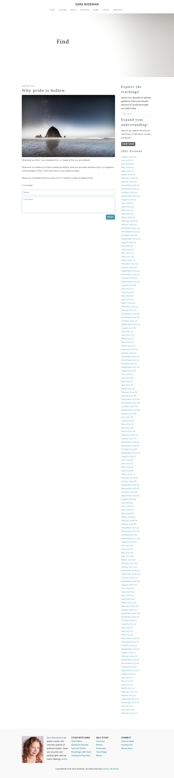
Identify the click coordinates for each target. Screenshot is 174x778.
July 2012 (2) (127, 706)
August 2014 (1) (128, 652)
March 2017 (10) (128, 560)
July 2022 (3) (127, 331)
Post (110, 217)
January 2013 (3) (128, 695)
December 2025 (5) (130, 185)
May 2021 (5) (127, 381)
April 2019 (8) (127, 470)
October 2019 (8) (129, 449)
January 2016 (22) (129, 610)
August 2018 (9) (128, 499)
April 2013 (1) (127, 684)
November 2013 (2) (130, 663)
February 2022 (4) (129, 349)
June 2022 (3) (127, 335)
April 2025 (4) (127, 214)
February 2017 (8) (129, 563)
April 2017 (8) (127, 556)
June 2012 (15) (127, 709)
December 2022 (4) (130, 313)
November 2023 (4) (130, 274)
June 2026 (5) (127, 164)
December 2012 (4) (130, 699)
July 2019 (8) (127, 460)
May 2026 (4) (127, 167)
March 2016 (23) (128, 602)
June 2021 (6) (127, 378)
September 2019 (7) (130, 453)
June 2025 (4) (127, 206)
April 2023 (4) (127, 299)
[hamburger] (11, 4)
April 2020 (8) (127, 428)
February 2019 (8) (129, 478)
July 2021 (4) (127, 374)
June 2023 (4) (127, 292)
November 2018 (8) (130, 488)
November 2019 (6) (130, 445)
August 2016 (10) (129, 585)
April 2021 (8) (127, 385)
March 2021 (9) (128, 388)
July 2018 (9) (127, 503)
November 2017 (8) (130, 531)
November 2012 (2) (130, 702)
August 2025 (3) (128, 199)
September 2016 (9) (130, 581)
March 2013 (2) (128, 688)
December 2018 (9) (130, 485)
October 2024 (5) (129, 235)
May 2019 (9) (127, 467)
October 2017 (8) (129, 535)
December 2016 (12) (130, 570)
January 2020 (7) (129, 438)
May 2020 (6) (127, 424)
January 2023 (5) (129, 310)
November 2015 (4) (130, 617)
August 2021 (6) (128, 371)
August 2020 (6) (128, 413)
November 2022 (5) (130, 317)
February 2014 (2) (129, 656)
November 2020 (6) (130, 403)
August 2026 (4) (128, 157)
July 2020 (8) (127, 417)
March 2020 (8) (128, 431)
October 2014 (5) (129, 645)
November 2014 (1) (130, 642)
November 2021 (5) (130, 360)
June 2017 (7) (127, 549)
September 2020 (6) (130, 410)
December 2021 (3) (130, 356)
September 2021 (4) (130, 367)
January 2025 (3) (129, 224)
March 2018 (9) (128, 517)
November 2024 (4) (130, 231)
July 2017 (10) (127, 545)
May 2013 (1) (127, 681)
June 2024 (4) (127, 249)
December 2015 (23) (130, 613)
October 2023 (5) (129, 278)
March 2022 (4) (128, 346)
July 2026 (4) (127, 160)
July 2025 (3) (127, 203)
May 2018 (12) (127, 510)
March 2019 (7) (128, 474)
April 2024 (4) (127, 256)
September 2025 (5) (130, 196)
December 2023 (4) (130, 271)
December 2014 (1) (130, 638)
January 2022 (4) (129, 353)
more (64, 759)
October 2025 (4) (129, 192)
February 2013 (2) (129, 692)
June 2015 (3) (127, 631)
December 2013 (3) (130, 660)
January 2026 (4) (129, 182)
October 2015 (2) (129, 620)
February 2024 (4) (129, 264)
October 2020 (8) (129, 406)
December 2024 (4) (130, 228)
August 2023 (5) (128, 285)
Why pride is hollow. (44, 90)
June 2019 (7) (127, 463)
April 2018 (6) (127, 513)
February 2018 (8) (129, 520)
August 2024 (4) (128, 242)
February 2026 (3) (129, 178)
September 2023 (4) (130, 281)
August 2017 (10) (129, 542)
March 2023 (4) (128, 303)
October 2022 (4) (129, 321)
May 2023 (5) (127, 296)
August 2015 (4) (128, 624)
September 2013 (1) (130, 670)
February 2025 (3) (129, 221)
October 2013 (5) (129, 667)
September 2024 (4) (130, 239)
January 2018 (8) (129, 524)
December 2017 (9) (130, 528)
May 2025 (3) (127, 210)
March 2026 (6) (128, 174)
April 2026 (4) (127, 171)
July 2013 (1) (126, 677)
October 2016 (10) (129, 577)
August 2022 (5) (128, 328)
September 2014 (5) (130, 649)
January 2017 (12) (129, 567)
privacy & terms (111, 769)
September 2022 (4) (130, 324)
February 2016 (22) (130, 606)
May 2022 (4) (127, 338)
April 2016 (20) (128, 599)
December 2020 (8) (130, 399)
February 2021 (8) (129, 392)
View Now (128, 144)
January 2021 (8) (128, 396)
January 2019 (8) (129, 481)
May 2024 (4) (127, 253)
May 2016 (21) (127, 595)
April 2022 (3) (127, 342)
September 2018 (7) (130, 495)
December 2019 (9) (130, 442)
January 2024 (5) (129, 267)
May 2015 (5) (127, 635)
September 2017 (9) (130, 538)
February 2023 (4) (129, 306)
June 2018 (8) (127, 506)
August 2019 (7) (128, 456)
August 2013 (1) (128, 674)
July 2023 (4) (127, 289)
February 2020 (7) (129, 435)
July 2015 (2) (127, 627)
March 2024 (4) (128, 260)
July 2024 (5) (127, 246)
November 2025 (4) (130, 189)
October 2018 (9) (129, 492)
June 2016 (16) (128, 592)
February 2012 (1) (129, 713)
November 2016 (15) (130, 574)
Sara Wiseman (54, 737)
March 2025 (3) (128, 217)
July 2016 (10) (127, 588)
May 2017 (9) (127, 552)
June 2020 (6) (127, 421)
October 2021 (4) (129, 363)
